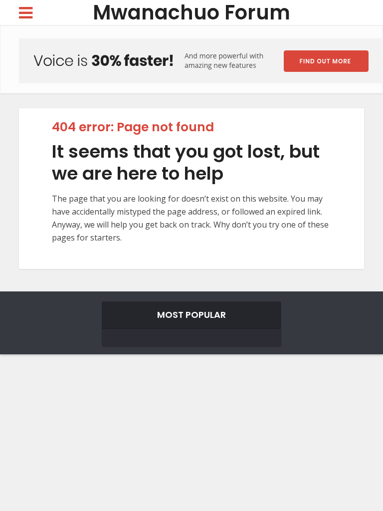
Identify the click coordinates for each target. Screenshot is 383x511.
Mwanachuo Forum (191, 12)
